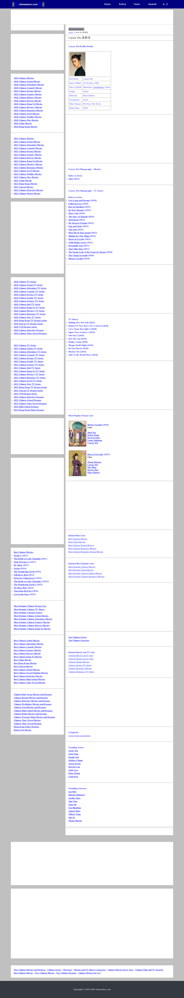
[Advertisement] (80, 17)
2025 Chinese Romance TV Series (30, 378)
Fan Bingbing (74, 808)
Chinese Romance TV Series (81, 672)
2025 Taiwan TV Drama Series (28, 390)
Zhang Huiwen (94, 462)
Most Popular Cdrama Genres (28, 612)
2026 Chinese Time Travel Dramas (30, 333)
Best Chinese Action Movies (27, 640)
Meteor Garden (75, 258)
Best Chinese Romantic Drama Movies (85, 552)
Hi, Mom (18, 565)
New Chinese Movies (44, 973)
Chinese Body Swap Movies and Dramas (33, 694)
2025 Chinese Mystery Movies (28, 164)
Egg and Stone (75, 226)
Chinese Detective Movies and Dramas (32, 701)
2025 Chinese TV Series (25, 345)
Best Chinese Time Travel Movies (29, 683)
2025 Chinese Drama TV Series (28, 358)
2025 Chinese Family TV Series (28, 361)
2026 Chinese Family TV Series (28, 298)
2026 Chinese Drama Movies (27, 91)
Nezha (17, 568)
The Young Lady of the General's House (87, 252)
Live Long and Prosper (79, 200)
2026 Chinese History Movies (27, 97)
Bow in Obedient (76, 207)
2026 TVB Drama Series (25, 327)
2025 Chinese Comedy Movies (28, 148)
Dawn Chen (92, 470)
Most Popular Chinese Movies (81, 567)
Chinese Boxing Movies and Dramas (31, 698)
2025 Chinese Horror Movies (27, 158)
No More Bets (20, 588)
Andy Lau (73, 770)
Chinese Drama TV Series (80, 665)
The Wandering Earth (24, 571)
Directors (67, 970)
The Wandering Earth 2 (25, 584)
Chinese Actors (54, 970)
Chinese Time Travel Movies (27, 720)
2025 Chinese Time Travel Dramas (30, 403)
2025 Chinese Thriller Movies (28, 174)
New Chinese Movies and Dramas (29, 970)
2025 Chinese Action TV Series (28, 348)
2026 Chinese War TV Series (27, 317)
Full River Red (21, 575)
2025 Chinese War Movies (26, 177)
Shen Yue (91, 432)
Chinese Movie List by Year (80, 655)
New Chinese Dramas (66, 973)
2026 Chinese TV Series (25, 282)
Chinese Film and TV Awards (149, 970)
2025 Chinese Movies (24, 138)
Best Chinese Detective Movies (28, 676)
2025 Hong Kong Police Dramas (29, 410)
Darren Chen (93, 438)
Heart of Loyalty (76, 239)
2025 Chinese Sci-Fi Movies (27, 171)
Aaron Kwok (74, 764)
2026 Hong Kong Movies (25, 127)
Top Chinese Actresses (78, 640)
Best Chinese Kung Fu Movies (28, 657)
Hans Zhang (74, 773)
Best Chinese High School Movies (29, 679)
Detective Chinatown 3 (24, 578)
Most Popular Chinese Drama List (30, 606)
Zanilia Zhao (74, 798)
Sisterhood (73, 220)
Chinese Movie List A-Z (89, 973)
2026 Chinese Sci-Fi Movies (27, 114)
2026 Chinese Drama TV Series (28, 294)
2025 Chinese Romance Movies (28, 168)
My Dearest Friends (77, 223)
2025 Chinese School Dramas (27, 400)
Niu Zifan (91, 467)
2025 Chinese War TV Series (27, 384)
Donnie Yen (73, 757)
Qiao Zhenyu (93, 472)
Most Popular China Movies (80, 570)
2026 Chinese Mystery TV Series (29, 311)
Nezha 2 (17, 555)
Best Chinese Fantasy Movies (27, 650)
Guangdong (98, 87)
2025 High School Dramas (26, 407)
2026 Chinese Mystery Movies (28, 107)
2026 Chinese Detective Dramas (29, 330)
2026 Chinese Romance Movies (28, 110)
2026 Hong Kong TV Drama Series (30, 320)
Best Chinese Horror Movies (27, 653)
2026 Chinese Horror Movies (27, 101)
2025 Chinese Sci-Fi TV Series (28, 381)
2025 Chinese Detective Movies (28, 190)
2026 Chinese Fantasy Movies (28, 94)
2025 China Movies (23, 180)
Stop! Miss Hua (75, 249)
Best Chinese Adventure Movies (28, 644)
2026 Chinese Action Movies (27, 81)
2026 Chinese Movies (24, 78)
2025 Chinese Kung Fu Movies (28, 161)
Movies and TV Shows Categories (90, 970)
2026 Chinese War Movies (26, 120)
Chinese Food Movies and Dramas (30, 707)
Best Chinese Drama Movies (81, 545)
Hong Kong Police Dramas (26, 727)
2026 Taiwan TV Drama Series (28, 324)
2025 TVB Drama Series (25, 394)
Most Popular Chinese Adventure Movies (33, 619)
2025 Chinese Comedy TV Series (29, 355)
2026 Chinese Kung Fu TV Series (29, 307)
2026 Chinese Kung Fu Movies (28, 104)
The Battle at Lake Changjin (27, 559)
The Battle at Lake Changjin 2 (28, 581)
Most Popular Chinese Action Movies (31, 616)
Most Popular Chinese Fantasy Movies (32, 622)
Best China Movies (76, 542)
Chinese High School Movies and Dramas (33, 711)
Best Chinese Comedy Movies (28, 647)
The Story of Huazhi (78, 216)
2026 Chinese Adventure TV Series (30, 288)
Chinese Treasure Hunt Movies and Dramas (34, 717)
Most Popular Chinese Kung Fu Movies (32, 629)
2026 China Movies (23, 123)
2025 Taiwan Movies (23, 187)
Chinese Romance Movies (80, 668)
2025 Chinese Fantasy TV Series (29, 365)
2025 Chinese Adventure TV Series (30, 352)
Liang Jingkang (94, 440)
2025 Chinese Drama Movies (27, 151)
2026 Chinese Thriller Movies (28, 117)
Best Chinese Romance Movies (82, 548)
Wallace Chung (75, 760)
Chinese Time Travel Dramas (28, 723)
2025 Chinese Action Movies (27, 142)
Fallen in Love (75, 204)
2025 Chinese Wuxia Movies (27, 193)
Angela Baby (74, 811)
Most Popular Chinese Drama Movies (85, 573)
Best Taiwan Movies (23, 666)
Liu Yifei (72, 792)
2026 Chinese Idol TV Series (27, 304)
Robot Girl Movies (22, 730)
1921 (70, 179)
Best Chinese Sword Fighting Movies (31, 673)
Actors (70, 32)
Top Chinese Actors (77, 637)
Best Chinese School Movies (27, 670)
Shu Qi (71, 817)
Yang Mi (72, 804)
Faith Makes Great (77, 242)
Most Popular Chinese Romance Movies (86, 576)
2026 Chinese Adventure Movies (29, 84)
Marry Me (73, 213)
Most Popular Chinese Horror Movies (31, 625)
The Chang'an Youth (78, 255)
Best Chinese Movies (77, 539)
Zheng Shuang (75, 821)
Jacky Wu (73, 751)
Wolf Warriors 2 (21, 562)
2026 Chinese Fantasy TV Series (29, 301)
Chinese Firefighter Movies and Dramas (32, 704)
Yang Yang (73, 754)
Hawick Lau (74, 767)
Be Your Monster (76, 210)
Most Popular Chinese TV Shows (29, 609)
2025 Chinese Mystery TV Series (29, 374)
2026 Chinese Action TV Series (28, 285)
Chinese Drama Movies (78, 662)
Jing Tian (72, 801)
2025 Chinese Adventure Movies (29, 145)
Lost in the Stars (21, 594)
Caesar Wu (92, 443)
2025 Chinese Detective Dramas (29, 397)
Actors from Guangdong (79, 736)
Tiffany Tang (74, 814)
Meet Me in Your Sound (79, 233)
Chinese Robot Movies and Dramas (30, 714)
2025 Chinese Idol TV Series (27, 368)
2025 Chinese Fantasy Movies (28, 155)
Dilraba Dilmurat (76, 795)
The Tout (72, 229)
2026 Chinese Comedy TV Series (29, 291)
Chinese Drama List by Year (80, 659)
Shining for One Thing (78, 236)
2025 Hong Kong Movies (25, 184)
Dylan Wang (93, 435)
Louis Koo (73, 776)
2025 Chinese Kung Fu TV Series (29, 371)
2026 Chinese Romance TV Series (30, 314)
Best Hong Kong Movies (25, 663)
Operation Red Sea (23, 591)
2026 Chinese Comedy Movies (28, 88)
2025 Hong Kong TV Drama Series (30, 387)
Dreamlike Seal (75, 246)
